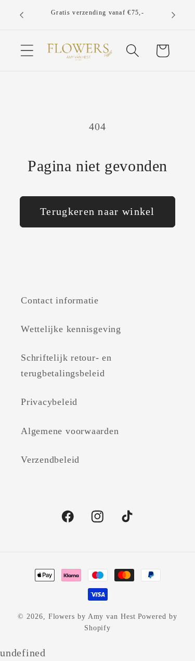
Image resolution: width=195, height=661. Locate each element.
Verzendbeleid (50, 459)
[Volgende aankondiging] (173, 15)
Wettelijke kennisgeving (71, 329)
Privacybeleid (49, 402)
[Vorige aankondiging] (21, 15)
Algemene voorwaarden (70, 431)
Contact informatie (60, 300)
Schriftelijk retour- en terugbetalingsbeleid (66, 365)
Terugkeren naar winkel (97, 211)
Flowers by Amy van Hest (92, 616)
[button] (27, 51)
